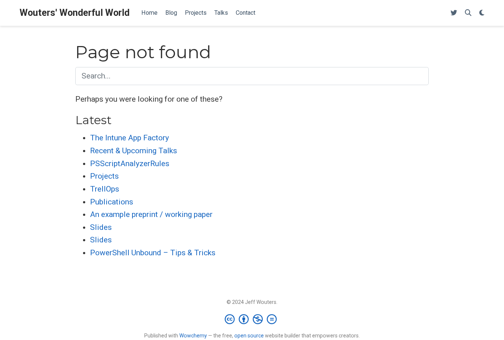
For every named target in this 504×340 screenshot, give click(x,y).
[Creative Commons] (252, 319)
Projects (104, 176)
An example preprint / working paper (151, 214)
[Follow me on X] (454, 13)
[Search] (468, 13)
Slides (101, 227)
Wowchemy (193, 336)
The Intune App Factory (129, 137)
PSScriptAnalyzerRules (129, 163)
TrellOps (104, 189)
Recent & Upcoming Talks (133, 150)
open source (249, 336)
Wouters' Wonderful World (75, 12)
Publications (111, 201)
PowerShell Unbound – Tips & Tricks (152, 252)
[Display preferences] (481, 13)
